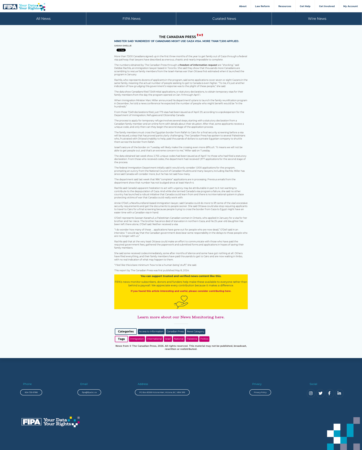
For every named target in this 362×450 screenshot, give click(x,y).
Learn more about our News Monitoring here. (181, 317)
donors (161, 281)
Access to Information (151, 331)
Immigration (137, 339)
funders (177, 281)
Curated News (224, 19)
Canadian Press (175, 331)
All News (43, 19)
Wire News (317, 19)
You (143, 276)
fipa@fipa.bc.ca (89, 392)
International (154, 339)
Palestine (192, 339)
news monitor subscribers (139, 281)
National (179, 339)
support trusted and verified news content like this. (186, 276)
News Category (195, 331)
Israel (168, 339)
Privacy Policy (260, 392)
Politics (204, 339)
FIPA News (131, 19)
